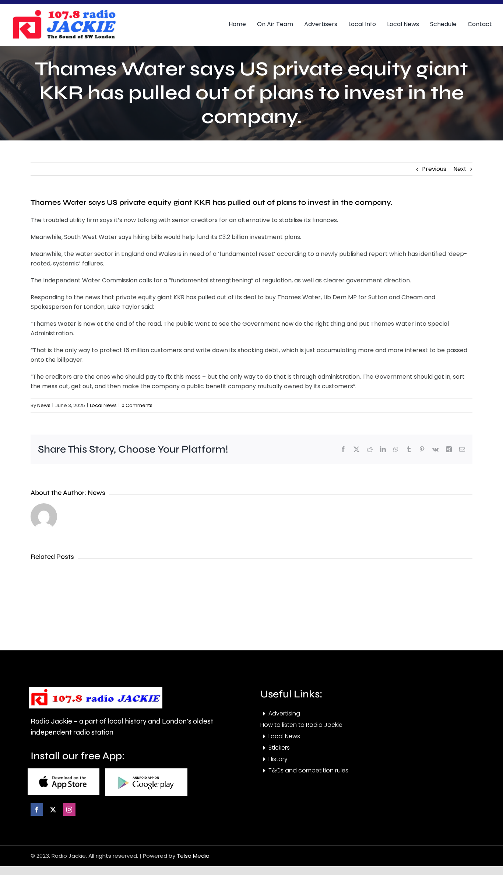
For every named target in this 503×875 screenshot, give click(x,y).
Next (460, 169)
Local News (103, 405)
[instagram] (69, 809)
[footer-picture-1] (63, 771)
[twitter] (53, 809)
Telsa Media (193, 856)
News (43, 405)
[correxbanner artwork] (64, 12)
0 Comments (137, 405)
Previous (434, 169)
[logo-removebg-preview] (95, 690)
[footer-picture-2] (146, 771)
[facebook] (37, 809)
